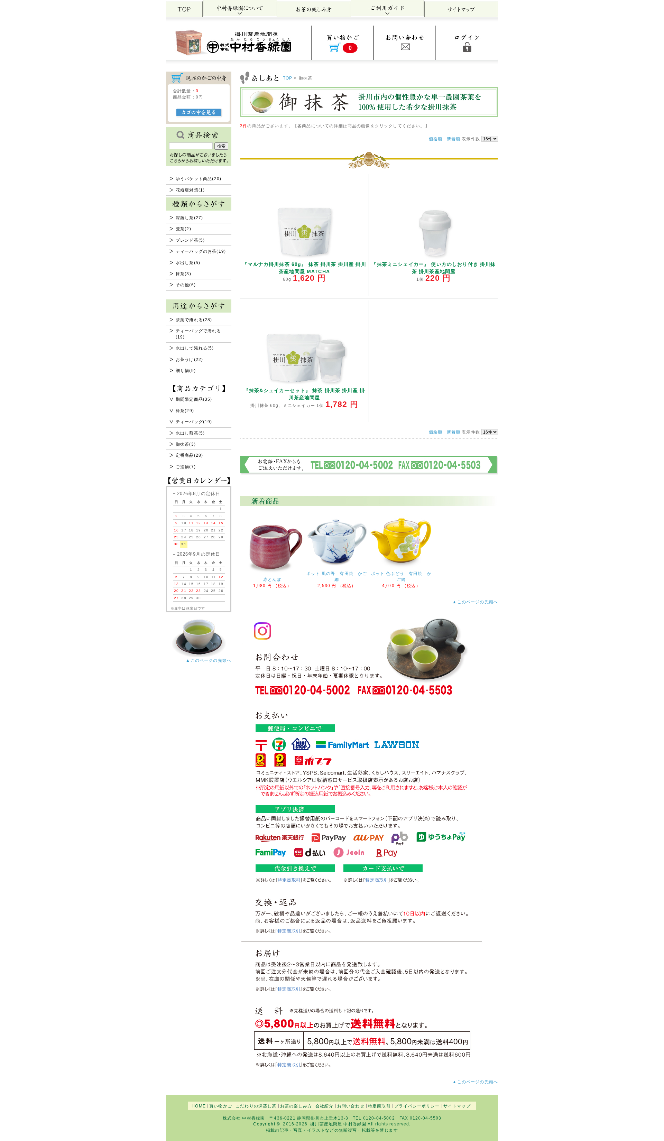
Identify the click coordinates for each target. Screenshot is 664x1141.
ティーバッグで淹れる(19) (198, 333)
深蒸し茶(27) (189, 217)
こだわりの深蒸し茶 (256, 1106)
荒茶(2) (183, 228)
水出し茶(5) (188, 262)
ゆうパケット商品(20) (198, 178)
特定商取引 (379, 1106)
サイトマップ (457, 1106)
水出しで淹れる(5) (195, 348)
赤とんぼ (272, 579)
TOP (287, 78)
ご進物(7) (186, 466)
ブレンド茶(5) (190, 240)
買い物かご (220, 1106)
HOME (199, 1106)
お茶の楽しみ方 (296, 1106)
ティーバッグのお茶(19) (201, 251)
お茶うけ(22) (189, 359)
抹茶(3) (183, 273)
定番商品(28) (189, 455)
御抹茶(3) (186, 444)
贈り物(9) (186, 370)
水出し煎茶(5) (190, 433)
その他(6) (186, 284)
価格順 (435, 139)
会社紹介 (324, 1106)
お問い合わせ (351, 1106)
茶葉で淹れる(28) (194, 319)
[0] (342, 57)
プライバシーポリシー (417, 1106)
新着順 (453, 139)
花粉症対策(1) (190, 190)
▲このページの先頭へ (208, 660)
